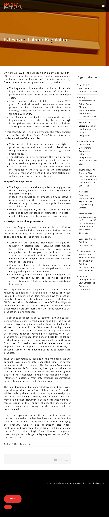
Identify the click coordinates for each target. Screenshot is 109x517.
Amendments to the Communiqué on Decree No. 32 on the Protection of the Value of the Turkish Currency (87, 223)
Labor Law (25, 444)
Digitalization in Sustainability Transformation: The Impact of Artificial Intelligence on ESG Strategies (87, 261)
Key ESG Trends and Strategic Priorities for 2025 (88, 88)
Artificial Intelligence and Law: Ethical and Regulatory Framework (87, 282)
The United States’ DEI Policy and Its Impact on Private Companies (88, 129)
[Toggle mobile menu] (103, 5)
